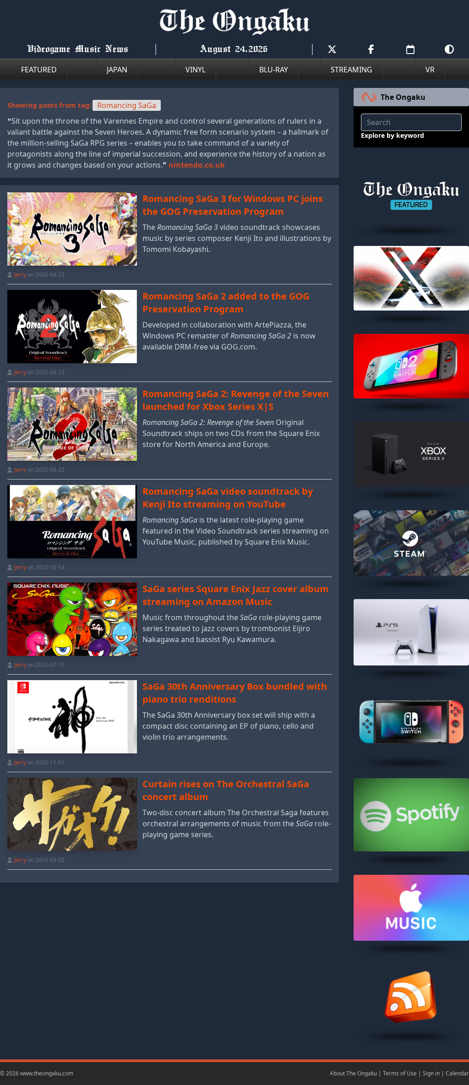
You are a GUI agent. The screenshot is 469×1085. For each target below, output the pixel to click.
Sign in (431, 1073)
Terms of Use (400, 1073)
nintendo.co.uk (197, 165)
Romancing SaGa (126, 105)
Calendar (457, 1073)
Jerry (20, 274)
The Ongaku (403, 97)
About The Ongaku (353, 1073)
